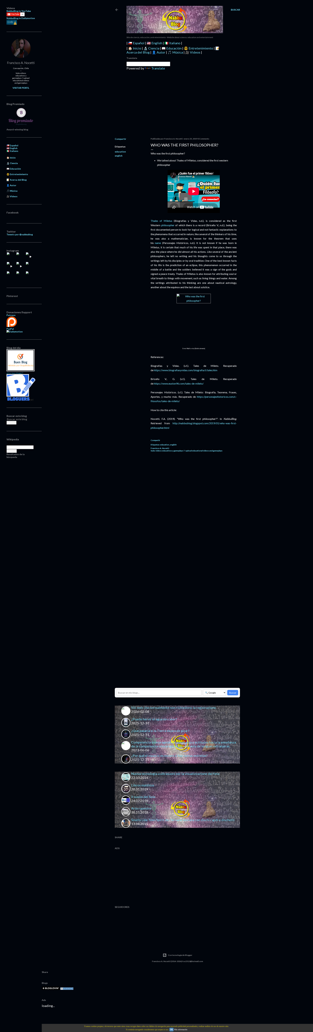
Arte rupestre (141, 808)
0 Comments (203, 139)
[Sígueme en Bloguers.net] (21, 399)
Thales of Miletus (161, 220)
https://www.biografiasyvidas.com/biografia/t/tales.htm (185, 370)
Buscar (232, 692)
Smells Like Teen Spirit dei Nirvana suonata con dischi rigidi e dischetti (183, 820)
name (158, 242)
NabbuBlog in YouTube (19, 11)
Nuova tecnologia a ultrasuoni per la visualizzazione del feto (175, 774)
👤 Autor (158, 52)
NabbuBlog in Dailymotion (21, 18)
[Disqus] (194, 500)
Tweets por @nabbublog (20, 234)
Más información (180, 1029)
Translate (158, 68)
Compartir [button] (120, 139)
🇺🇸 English (154, 43)
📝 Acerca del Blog (17, 179)
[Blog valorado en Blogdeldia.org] (21, 360)
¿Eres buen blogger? (15, 373)
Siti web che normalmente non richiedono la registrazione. (173, 707)
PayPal (10, 328)
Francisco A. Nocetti (21, 63)
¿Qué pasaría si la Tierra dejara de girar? (160, 731)
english (118, 155)
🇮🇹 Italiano (172, 43)
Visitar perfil (21, 87)
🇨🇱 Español (136, 43)
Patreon (11, 315)
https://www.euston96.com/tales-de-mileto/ (179, 383)
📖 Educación (172, 48)
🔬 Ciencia (151, 48)
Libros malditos (142, 785)
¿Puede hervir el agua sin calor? (154, 719)
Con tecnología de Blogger (180, 955)
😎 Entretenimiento (198, 48)
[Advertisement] (177, 106)
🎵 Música (175, 52)
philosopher (167, 225)
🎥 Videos (192, 52)
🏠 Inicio (134, 48)
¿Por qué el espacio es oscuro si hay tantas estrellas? (169, 755)
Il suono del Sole (143, 797)
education (120, 151)
